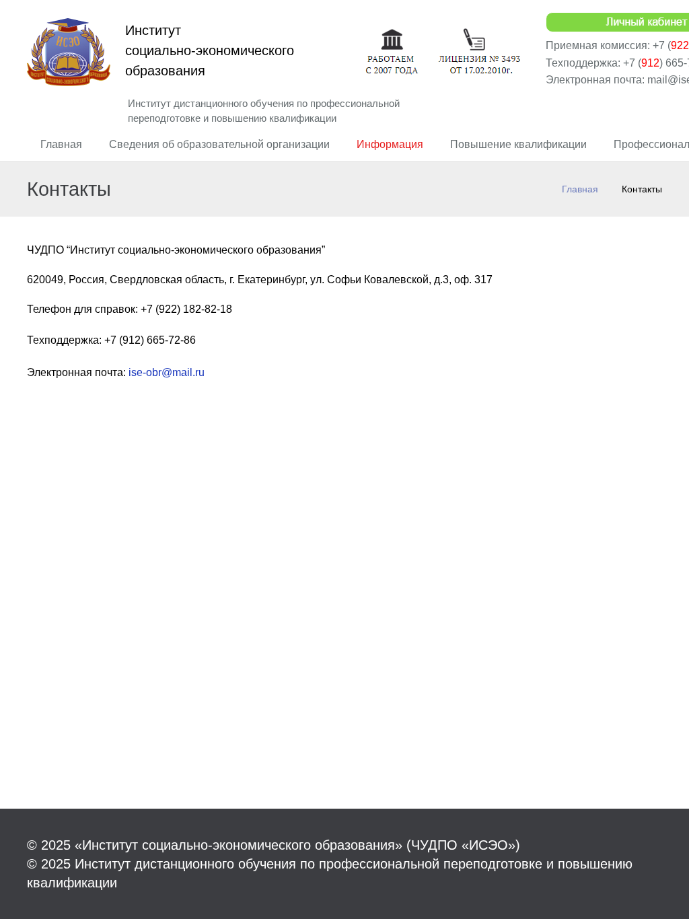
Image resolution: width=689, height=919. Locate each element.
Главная (580, 189)
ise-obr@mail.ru (167, 372)
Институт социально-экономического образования (209, 50)
